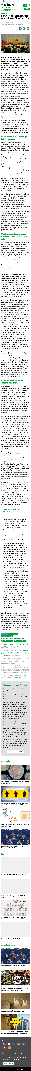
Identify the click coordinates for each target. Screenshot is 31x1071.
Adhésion (27, 8)
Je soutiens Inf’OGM (15, 752)
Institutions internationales (20, 640)
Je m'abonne (8, 1063)
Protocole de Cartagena (7, 640)
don (25, 5)
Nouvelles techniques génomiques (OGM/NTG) (12, 638)
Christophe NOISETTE (8, 644)
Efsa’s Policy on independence (18, 677)
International (5, 634)
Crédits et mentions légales (17, 1069)
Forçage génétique (13, 634)
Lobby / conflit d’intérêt (7, 636)
